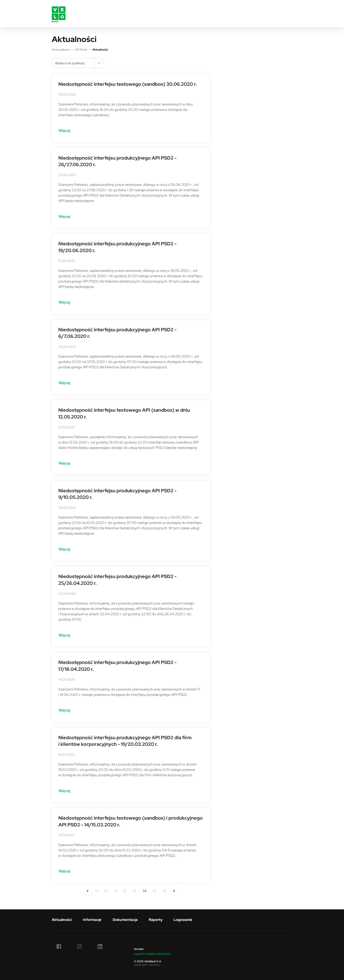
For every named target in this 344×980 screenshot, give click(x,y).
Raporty (155, 919)
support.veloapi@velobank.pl (152, 954)
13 (134, 890)
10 (106, 890)
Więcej (64, 130)
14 (145, 890)
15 (154, 890)
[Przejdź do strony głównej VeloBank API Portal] (58, 13)
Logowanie (183, 919)
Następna (174, 890)
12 (124, 890)
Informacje (92, 919)
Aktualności (62, 919)
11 (115, 890)
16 (164, 890)
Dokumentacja (125, 919)
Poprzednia (87, 890)
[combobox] (78, 63)
